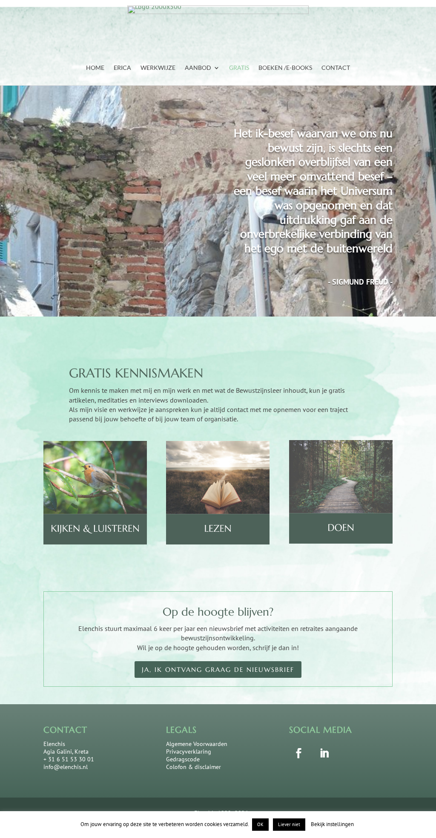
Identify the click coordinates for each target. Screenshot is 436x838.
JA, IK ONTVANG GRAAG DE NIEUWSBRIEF (218, 669)
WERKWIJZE (158, 68)
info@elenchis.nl (65, 767)
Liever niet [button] (289, 824)
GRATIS (239, 68)
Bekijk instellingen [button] (332, 824)
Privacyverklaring (188, 751)
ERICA (122, 68)
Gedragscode (183, 759)
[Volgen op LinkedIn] (324, 753)
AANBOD (198, 68)
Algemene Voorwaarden (196, 744)
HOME (95, 68)
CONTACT (335, 68)
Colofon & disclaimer (193, 767)
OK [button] (260, 824)
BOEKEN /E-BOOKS (285, 68)
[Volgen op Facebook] (299, 753)
